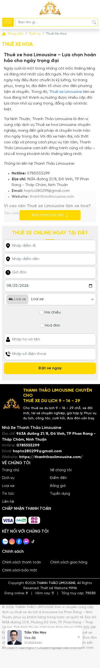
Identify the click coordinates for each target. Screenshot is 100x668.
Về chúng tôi (61, 470)
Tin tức (8, 494)
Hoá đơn (52, 325)
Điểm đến (58, 478)
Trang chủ (10, 470)
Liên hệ (8, 502)
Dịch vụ (8, 478)
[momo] (34, 518)
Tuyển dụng (60, 494)
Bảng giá (58, 486)
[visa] (8, 518)
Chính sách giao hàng (68, 562)
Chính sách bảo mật (19, 570)
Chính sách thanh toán (21, 562)
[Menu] (8, 22)
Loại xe (8, 486)
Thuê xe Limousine (65, 92)
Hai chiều (52, 312)
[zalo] (21, 518)
